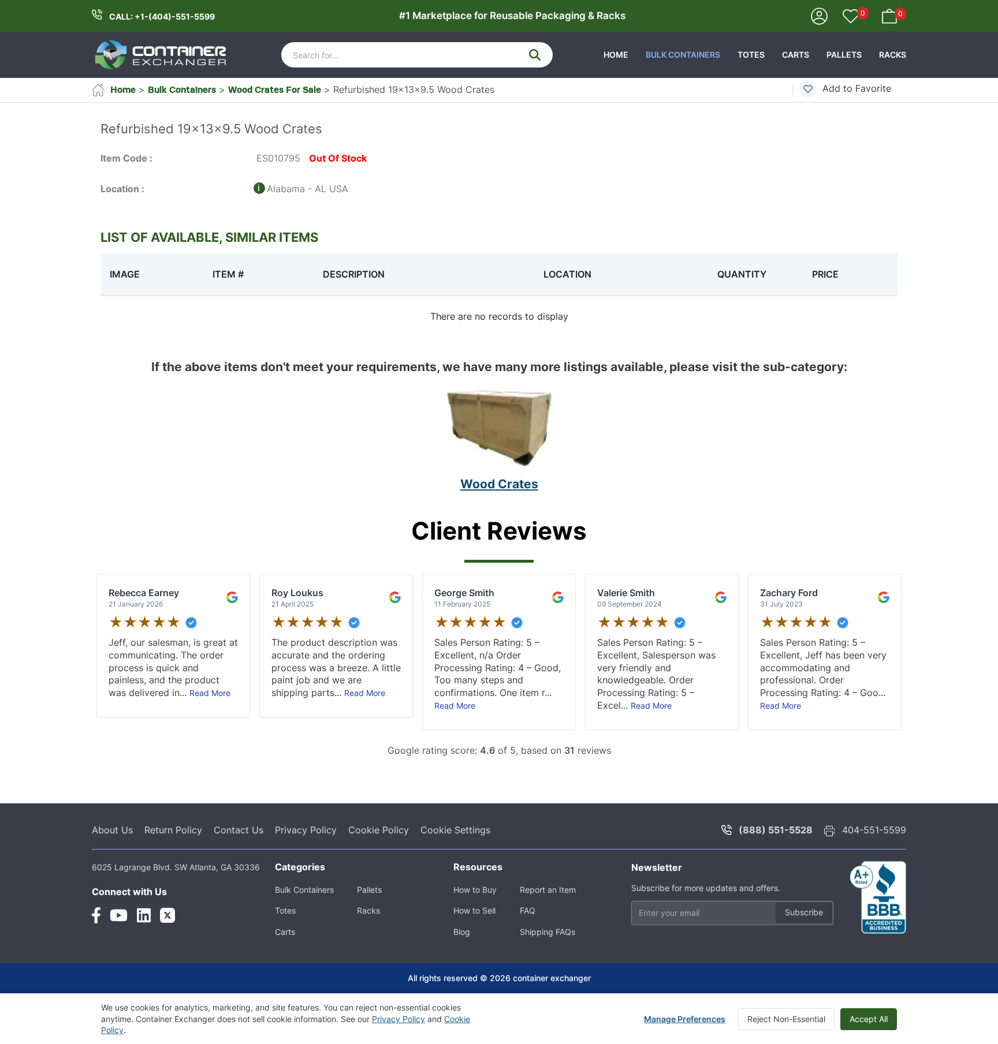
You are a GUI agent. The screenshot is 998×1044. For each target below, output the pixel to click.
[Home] (161, 55)
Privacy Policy (306, 830)
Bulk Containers (683, 54)
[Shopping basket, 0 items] (889, 15)
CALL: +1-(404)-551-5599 (162, 16)
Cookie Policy (378, 830)
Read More (209, 693)
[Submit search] (535, 55)
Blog (461, 932)
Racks (892, 54)
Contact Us (238, 830)
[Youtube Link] (119, 915)
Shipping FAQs (547, 932)
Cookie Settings (455, 830)
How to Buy (475, 890)
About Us (112, 830)
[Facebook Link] (96, 915)
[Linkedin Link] (144, 915)
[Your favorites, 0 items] (850, 17)
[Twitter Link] (167, 915)
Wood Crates (499, 484)
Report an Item (548, 890)
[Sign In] (819, 15)
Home (616, 54)
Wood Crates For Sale (274, 89)
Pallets (844, 54)
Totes (751, 54)
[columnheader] (152, 274)
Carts (795, 54)
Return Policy (173, 830)
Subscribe (804, 912)
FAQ (527, 910)
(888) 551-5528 (776, 830)
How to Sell (474, 910)
